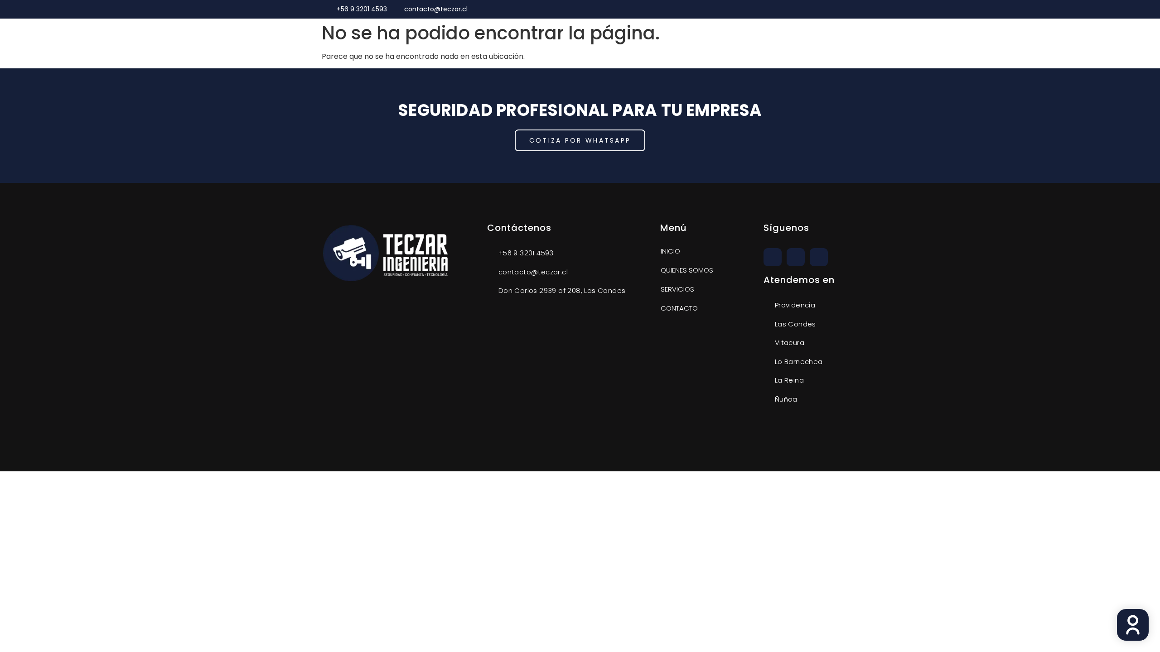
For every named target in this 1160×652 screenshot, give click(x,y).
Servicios (677, 289)
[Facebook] (819, 257)
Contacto (679, 308)
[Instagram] (815, 9)
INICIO (670, 251)
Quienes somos (687, 270)
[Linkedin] (829, 9)
